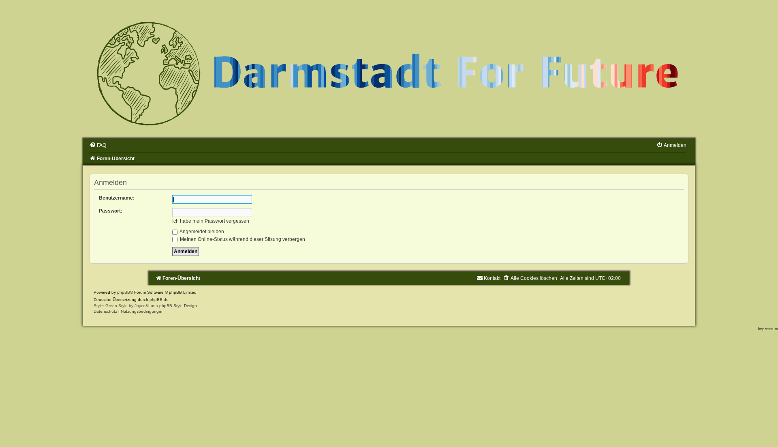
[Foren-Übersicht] (389, 72)
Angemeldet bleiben (201, 231)
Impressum (768, 329)
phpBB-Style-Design (178, 305)
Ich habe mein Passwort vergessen (210, 221)
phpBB (123, 292)
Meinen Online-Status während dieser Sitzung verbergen (242, 239)
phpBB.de (159, 299)
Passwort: (110, 211)
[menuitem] (98, 145)
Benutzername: (117, 198)
